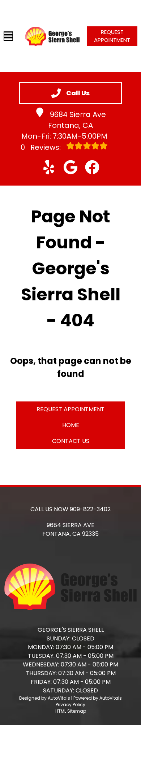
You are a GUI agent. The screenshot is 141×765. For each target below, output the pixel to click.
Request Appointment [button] (112, 36)
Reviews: (42, 147)
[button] (49, 167)
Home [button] (70, 425)
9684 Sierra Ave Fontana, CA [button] (77, 119)
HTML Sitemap (70, 711)
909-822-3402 (90, 509)
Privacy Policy (70, 704)
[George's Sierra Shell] (52, 36)
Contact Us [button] (70, 441)
